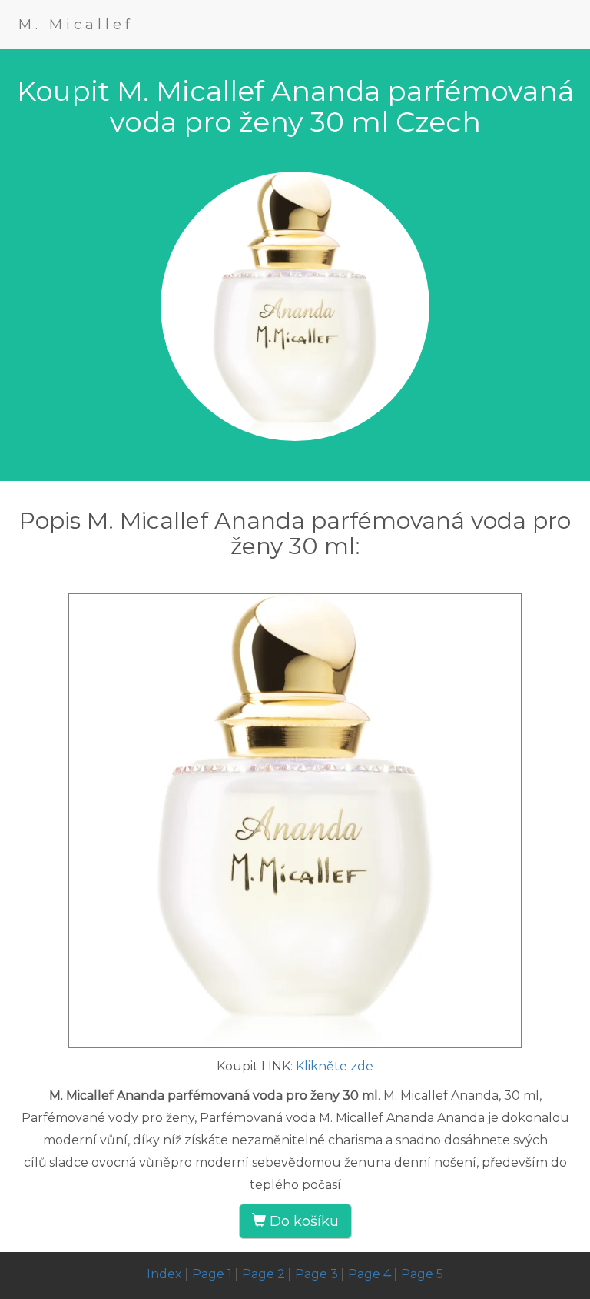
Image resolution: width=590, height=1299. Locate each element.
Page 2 (263, 1274)
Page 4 (369, 1274)
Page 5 (422, 1274)
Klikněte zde (334, 1066)
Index (164, 1274)
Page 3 (316, 1274)
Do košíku (302, 1221)
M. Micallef (76, 24)
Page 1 (212, 1274)
